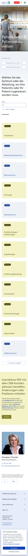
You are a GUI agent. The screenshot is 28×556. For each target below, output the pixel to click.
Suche (3, 102)
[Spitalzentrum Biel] (6, 2)
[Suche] (21, 2)
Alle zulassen (14, 548)
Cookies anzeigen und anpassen (11, 544)
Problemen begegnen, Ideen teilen (11, 405)
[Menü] (25, 2)
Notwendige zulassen (14, 551)
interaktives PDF (9, 400)
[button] (14, 363)
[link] (17, 2)
